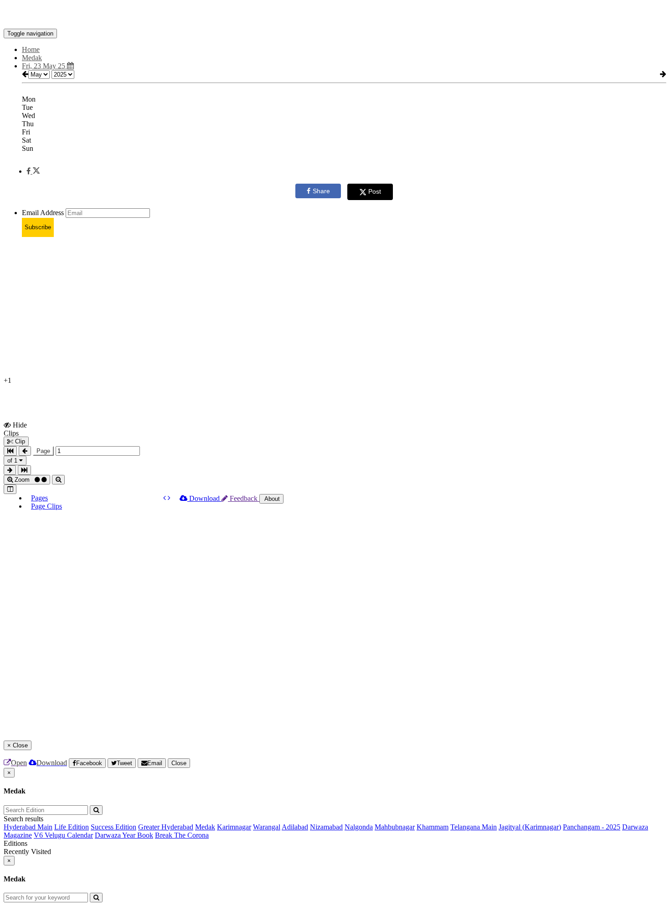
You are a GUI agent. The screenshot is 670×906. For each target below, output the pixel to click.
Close (178, 763)
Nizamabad (326, 827)
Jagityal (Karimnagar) (530, 827)
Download (204, 498)
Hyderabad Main (28, 827)
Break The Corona (182, 835)
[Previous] (165, 498)
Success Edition (113, 827)
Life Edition (71, 827)
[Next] (169, 498)
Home (31, 49)
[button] (33, 171)
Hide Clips (15, 429)
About (271, 498)
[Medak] (335, 15)
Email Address (43, 212)
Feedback (243, 498)
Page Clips (46, 506)
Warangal (266, 827)
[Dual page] (10, 489)
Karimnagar (234, 827)
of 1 (13, 460)
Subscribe (38, 227)
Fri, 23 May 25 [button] (44, 66)
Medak (205, 827)
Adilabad (295, 827)
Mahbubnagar (395, 827)
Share (321, 191)
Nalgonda (359, 827)
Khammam (432, 827)
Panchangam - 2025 (591, 827)
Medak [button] (32, 58)
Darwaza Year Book (124, 835)
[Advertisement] (277, 308)
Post (374, 191)
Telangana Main (473, 827)
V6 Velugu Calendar (63, 835)
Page (43, 451)
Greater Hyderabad (165, 827)
